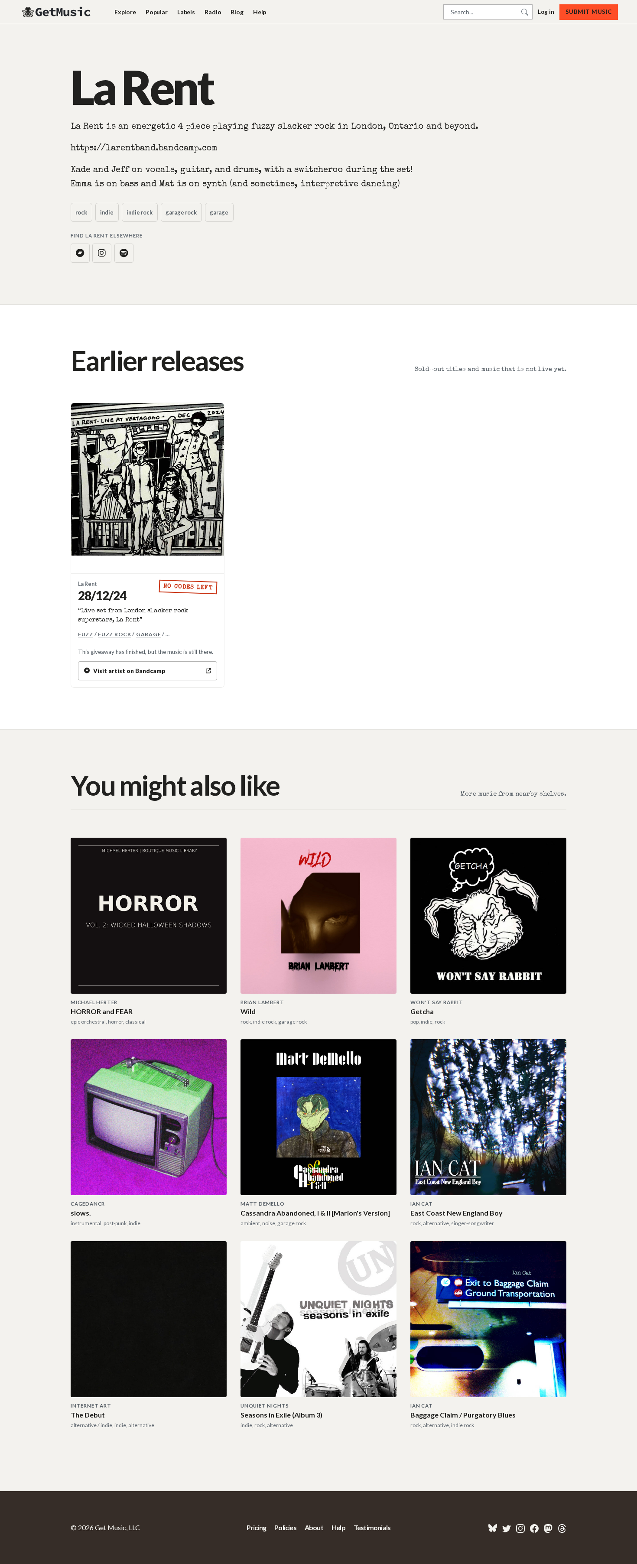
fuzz (85, 634)
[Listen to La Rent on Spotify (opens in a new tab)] (123, 253)
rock (81, 212)
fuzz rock (114, 634)
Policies (285, 1527)
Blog (237, 12)
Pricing (256, 1527)
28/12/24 (102, 595)
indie (107, 212)
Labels (186, 12)
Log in (546, 11)
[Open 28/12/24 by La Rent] (147, 479)
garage (219, 212)
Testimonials (372, 1527)
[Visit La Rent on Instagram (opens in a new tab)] (101, 253)
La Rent (87, 584)
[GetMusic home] (57, 12)
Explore (125, 12)
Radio (213, 12)
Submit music (589, 11)
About (314, 1527)
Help (259, 12)
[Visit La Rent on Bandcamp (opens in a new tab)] (80, 253)
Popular (157, 12)
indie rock (140, 212)
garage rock (181, 212)
